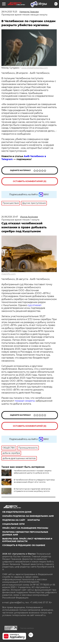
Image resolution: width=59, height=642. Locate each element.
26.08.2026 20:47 (9, 216)
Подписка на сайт (13, 520)
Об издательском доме (17, 512)
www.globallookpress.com (34, 68)
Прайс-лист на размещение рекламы (25, 528)
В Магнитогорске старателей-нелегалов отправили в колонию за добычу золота (32, 490)
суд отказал (34, 305)
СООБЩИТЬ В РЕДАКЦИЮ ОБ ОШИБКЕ (23, 545)
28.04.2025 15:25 (9, 11)
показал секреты (25, 400)
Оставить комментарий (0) (29, 181)
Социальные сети (13, 524)
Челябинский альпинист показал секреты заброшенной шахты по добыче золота (32, 472)
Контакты (33, 520)
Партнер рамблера (27, 628)
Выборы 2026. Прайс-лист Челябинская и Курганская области (27, 540)
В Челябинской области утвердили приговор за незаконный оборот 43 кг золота (34, 481)
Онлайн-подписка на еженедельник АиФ (28, 516)
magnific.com (8, 274)
